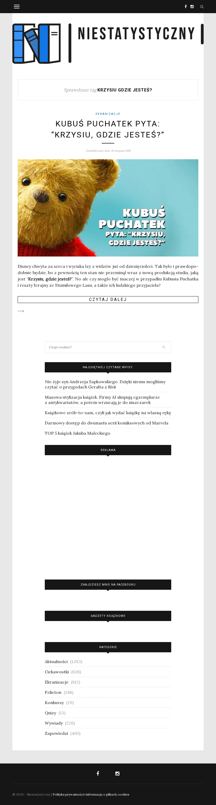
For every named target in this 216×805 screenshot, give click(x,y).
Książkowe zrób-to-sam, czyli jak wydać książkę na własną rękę (108, 412)
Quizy (50, 712)
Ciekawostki (57, 671)
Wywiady (54, 723)
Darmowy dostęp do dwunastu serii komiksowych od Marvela (106, 422)
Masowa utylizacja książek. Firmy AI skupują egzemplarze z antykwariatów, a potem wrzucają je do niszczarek (102, 399)
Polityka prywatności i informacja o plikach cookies (91, 794)
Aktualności (56, 661)
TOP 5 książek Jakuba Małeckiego (77, 433)
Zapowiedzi (56, 733)
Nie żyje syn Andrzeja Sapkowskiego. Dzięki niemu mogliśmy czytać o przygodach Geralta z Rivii (105, 384)
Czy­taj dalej (108, 299)
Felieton (53, 692)
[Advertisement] (108, 516)
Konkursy (54, 702)
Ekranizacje (108, 114)
